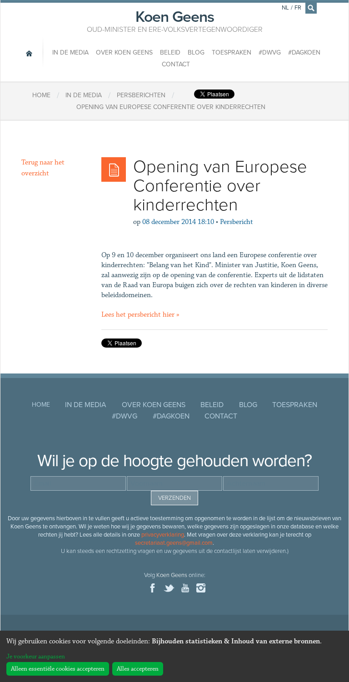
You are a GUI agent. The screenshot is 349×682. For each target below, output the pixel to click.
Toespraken (231, 52)
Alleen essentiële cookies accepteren (58, 669)
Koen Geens (175, 20)
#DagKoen (304, 52)
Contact (176, 64)
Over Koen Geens (124, 52)
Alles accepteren (138, 669)
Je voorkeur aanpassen (35, 656)
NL (285, 7)
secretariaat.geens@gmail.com (174, 543)
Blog (196, 52)
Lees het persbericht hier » (140, 314)
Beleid (170, 52)
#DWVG (270, 52)
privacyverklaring (162, 534)
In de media (70, 52)
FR (297, 7)
